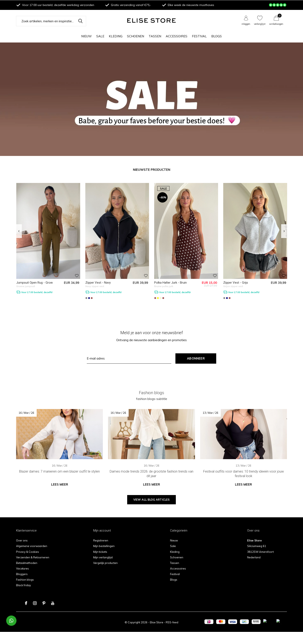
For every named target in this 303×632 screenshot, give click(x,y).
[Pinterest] (43, 603)
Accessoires (176, 36)
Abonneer (196, 358)
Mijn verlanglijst (103, 557)
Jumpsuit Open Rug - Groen (35, 282)
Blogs (216, 36)
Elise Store (156, 622)
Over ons (22, 540)
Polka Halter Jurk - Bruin (170, 282)
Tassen (155, 36)
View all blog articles (151, 499)
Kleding (115, 36)
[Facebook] (26, 603)
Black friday (23, 585)
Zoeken (80, 21)
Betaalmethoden (26, 563)
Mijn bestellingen (104, 546)
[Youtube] (52, 603)
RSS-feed (172, 622)
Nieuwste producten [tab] (151, 170)
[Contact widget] (11, 620)
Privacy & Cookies (27, 551)
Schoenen (135, 36)
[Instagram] (35, 603)
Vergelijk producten (105, 563)
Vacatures (22, 568)
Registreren (100, 540)
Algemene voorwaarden (31, 546)
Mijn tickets (100, 551)
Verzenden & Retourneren (32, 557)
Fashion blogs (25, 579)
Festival (199, 36)
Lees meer (59, 484)
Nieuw (86, 36)
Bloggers (22, 574)
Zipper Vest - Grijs (235, 282)
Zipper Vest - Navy (98, 282)
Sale (100, 36)
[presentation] (19, 231)
